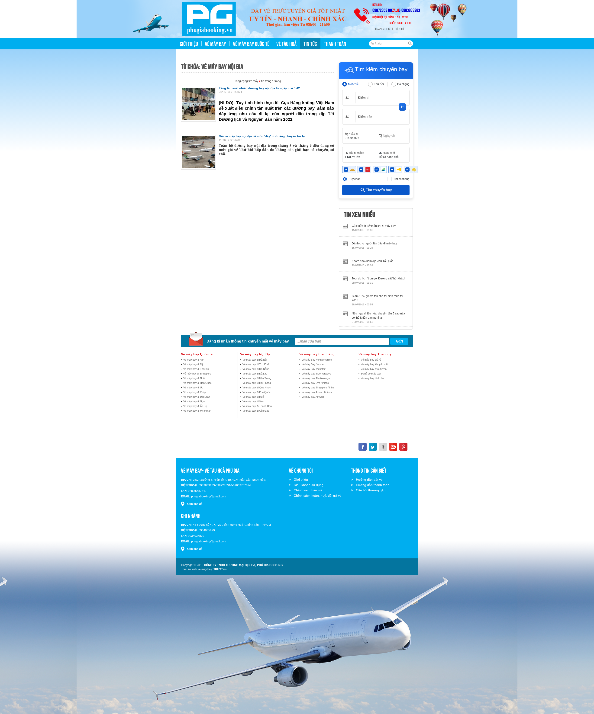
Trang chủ (382, 29)
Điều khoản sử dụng (308, 485)
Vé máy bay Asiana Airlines (317, 392)
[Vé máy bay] (298, 18)
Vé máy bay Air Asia (313, 396)
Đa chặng (403, 84)
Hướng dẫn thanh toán (372, 485)
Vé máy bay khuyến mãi (374, 364)
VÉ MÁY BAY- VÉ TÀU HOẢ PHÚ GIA (210, 470)
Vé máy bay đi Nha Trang (256, 378)
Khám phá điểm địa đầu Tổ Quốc (372, 236)
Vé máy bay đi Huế (253, 396)
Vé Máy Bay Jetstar (313, 364)
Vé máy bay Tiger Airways (316, 373)
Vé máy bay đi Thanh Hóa (257, 406)
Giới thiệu (301, 479)
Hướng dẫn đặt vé (369, 479)
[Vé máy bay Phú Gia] (208, 19)
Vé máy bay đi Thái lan (196, 369)
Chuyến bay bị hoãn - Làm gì (370, 306)
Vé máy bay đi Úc (193, 387)
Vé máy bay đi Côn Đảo (255, 410)
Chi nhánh (190, 515)
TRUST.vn (219, 569)
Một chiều (354, 84)
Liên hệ (400, 29)
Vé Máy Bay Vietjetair (314, 369)
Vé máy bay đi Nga (194, 401)
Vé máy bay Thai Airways (316, 378)
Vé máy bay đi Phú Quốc (256, 392)
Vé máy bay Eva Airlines (315, 382)
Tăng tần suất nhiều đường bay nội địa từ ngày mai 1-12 (259, 88)
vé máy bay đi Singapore (197, 373)
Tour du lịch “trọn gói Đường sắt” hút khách (379, 254)
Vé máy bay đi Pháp (194, 392)
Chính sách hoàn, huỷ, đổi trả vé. (318, 495)
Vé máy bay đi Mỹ (193, 364)
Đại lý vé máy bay (371, 373)
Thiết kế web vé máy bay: (197, 569)
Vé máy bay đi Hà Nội (254, 359)
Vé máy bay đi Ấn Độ (195, 406)
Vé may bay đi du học (373, 378)
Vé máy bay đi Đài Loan (196, 396)
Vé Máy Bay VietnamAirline (317, 359)
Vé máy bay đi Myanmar (197, 410)
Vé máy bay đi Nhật (194, 378)
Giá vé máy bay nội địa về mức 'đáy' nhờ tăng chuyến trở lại (262, 136)
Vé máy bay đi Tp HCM (255, 364)
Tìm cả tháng (401, 179)
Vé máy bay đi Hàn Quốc (197, 382)
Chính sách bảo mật (308, 490)
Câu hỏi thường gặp (370, 490)
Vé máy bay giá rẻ (371, 359)
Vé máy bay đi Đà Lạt (254, 373)
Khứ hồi (379, 84)
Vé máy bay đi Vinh (253, 401)
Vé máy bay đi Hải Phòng (256, 382)
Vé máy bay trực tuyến (374, 369)
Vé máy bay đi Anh (193, 359)
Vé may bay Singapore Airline (318, 387)
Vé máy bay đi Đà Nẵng (255, 369)
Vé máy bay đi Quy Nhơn (256, 387)
